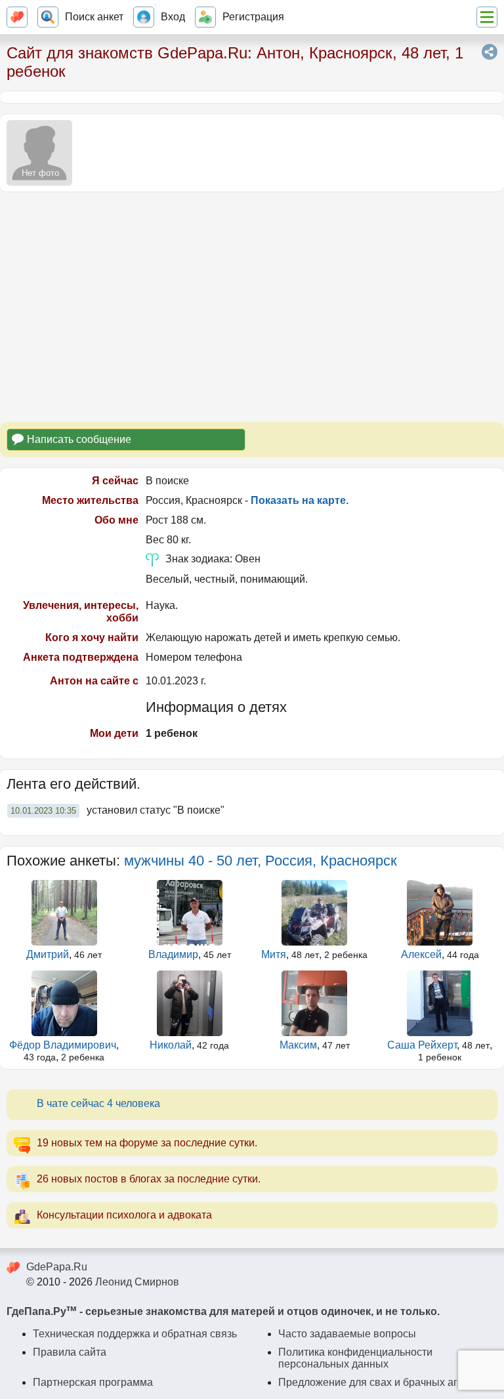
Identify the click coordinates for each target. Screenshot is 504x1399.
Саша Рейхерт (422, 1045)
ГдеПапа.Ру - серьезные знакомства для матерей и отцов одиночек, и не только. (223, 1311)
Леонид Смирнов (137, 1281)
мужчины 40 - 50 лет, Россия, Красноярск (260, 860)
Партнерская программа (93, 1382)
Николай (171, 1045)
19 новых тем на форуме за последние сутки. (147, 1142)
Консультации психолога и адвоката (124, 1215)
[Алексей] (439, 913)
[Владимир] (189, 913)
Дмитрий (47, 954)
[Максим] (315, 1003)
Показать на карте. (299, 500)
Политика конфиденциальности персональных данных (355, 1358)
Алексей (421, 954)
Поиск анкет (94, 16)
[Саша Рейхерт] (439, 1003)
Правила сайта (69, 1352)
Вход (173, 16)
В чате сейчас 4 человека (98, 1103)
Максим (298, 1045)
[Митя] (315, 913)
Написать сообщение (79, 439)
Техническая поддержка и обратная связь (135, 1333)
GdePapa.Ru (56, 1266)
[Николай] (189, 1003)
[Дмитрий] (64, 913)
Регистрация (253, 16)
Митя (273, 954)
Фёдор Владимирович (62, 1045)
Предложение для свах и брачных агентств (384, 1382)
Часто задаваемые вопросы (347, 1333)
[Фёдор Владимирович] (64, 1003)
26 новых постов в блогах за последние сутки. (149, 1178)
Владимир (173, 954)
